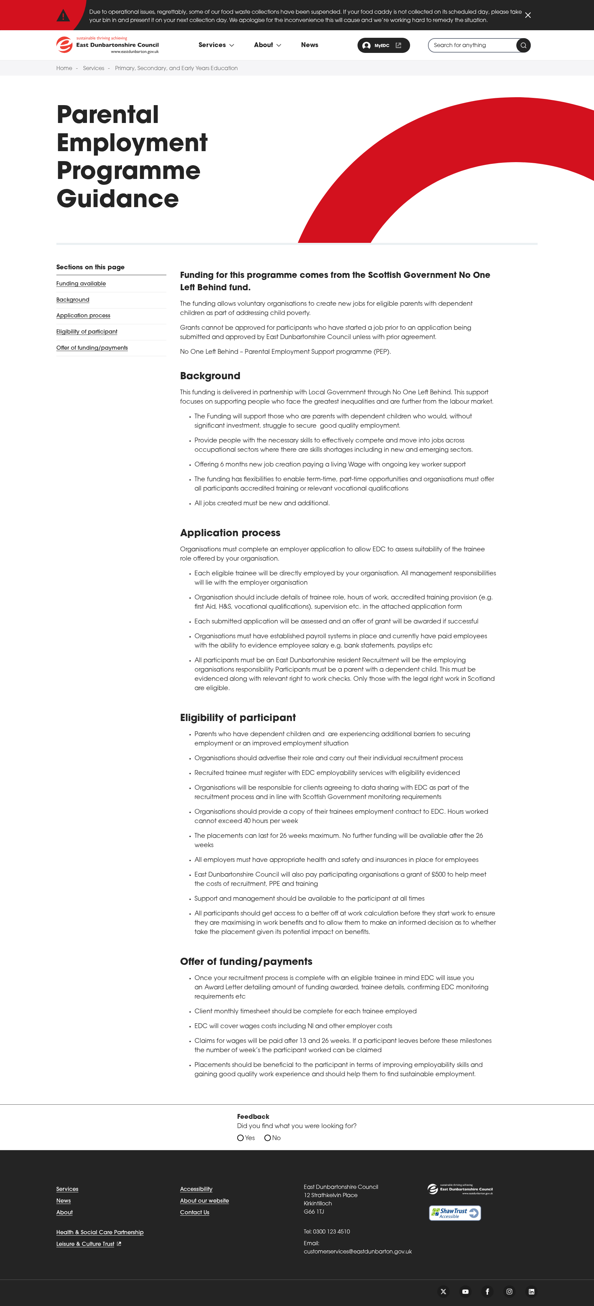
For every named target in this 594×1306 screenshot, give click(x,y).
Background (72, 300)
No (276, 1139)
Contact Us (194, 1213)
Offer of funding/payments (92, 348)
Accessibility (196, 1189)
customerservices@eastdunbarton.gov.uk (358, 1252)
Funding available (81, 284)
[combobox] (479, 45)
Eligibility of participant (86, 332)
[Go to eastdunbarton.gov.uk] (107, 45)
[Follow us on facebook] (487, 1291)
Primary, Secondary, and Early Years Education (176, 68)
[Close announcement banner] (528, 15)
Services (93, 68)
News (309, 46)
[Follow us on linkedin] (531, 1291)
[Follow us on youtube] (465, 1291)
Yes (250, 1139)
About (64, 1213)
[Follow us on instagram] (509, 1291)
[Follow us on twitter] (443, 1291)
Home (64, 68)
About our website (204, 1201)
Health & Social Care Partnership (100, 1233)
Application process (83, 316)
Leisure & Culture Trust (85, 1244)
